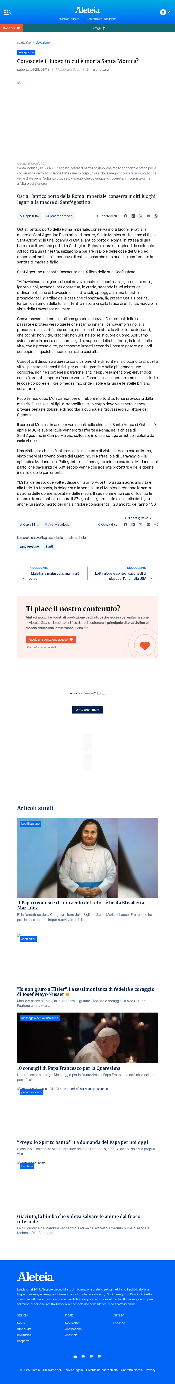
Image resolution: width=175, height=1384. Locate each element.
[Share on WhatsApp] (156, 216)
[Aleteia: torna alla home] (87, 9)
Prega (97, 28)
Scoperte (23, 1341)
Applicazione (73, 1329)
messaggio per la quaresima (39, 1018)
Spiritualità (24, 43)
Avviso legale (74, 1370)
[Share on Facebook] (125, 216)
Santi (49, 546)
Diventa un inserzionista (102, 1370)
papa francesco (31, 1092)
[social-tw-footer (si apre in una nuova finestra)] (91, 1357)
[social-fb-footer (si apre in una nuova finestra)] (83, 1357)
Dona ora (9, 28)
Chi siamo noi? (52, 1370)
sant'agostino (29, 546)
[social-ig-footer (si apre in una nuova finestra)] (100, 1357)
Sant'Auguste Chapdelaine (102, 19)
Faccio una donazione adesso (48, 639)
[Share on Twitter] (141, 216)
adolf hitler (28, 939)
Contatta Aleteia (132, 1370)
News (21, 1323)
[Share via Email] (148, 216)
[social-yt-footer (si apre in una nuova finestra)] (75, 1357)
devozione (43, 42)
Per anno (119, 1323)
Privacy (150, 1370)
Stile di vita (24, 1329)
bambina (27, 1166)
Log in (101, 693)
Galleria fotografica (135, 518)
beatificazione (30, 824)
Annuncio (71, 1335)
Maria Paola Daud (68, 69)
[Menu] (29, 12)
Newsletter (72, 1323)
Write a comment (87, 710)
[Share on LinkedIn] (133, 216)
